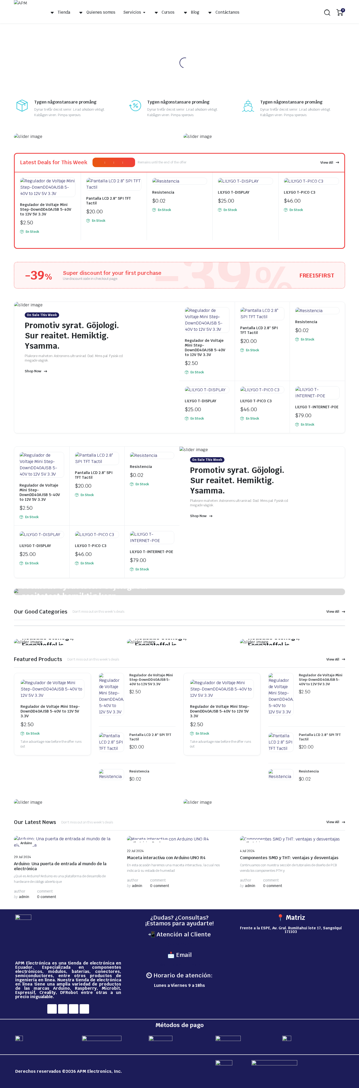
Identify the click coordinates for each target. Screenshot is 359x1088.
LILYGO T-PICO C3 (299, 192)
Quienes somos (101, 12)
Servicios (132, 12)
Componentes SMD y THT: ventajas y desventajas (289, 857)
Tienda (64, 12)
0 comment (46, 896)
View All (326, 162)
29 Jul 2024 (22, 857)
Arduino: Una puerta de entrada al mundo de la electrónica (60, 866)
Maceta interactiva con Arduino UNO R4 (166, 857)
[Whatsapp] (84, 1009)
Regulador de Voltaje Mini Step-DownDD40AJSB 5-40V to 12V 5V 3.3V (45, 209)
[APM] (25, 12)
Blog (195, 12)
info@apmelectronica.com (179, 965)
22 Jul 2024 (135, 851)
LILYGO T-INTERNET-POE (317, 407)
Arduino (26, 843)
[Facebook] (52, 1009)
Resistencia (163, 192)
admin (21, 896)
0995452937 (179, 944)
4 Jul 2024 (247, 851)
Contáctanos (227, 12)
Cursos (168, 12)
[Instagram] (63, 1009)
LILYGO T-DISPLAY (233, 192)
